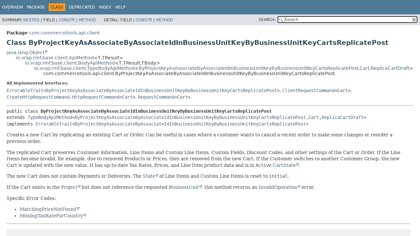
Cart (364, 68)
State (149, 176)
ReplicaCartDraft (390, 68)
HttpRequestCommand (95, 97)
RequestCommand (156, 97)
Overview (12, 7)
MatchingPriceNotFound (48, 209)
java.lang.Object (25, 52)
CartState (284, 165)
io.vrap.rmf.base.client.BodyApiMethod (70, 63)
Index (105, 7)
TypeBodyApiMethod (50, 117)
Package (36, 7)
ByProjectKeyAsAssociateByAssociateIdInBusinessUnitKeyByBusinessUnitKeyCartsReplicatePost (248, 68)
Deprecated (82, 7)
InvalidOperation (278, 187)
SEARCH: (267, 19)
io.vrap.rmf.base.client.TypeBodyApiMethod (84, 68)
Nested (31, 20)
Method (87, 20)
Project (69, 187)
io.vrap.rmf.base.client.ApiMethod (55, 57)
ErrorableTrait (25, 90)
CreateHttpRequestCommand (38, 97)
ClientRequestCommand (308, 90)
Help (120, 7)
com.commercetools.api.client (64, 32)
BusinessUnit (184, 187)
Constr (67, 20)
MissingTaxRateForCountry (51, 215)
